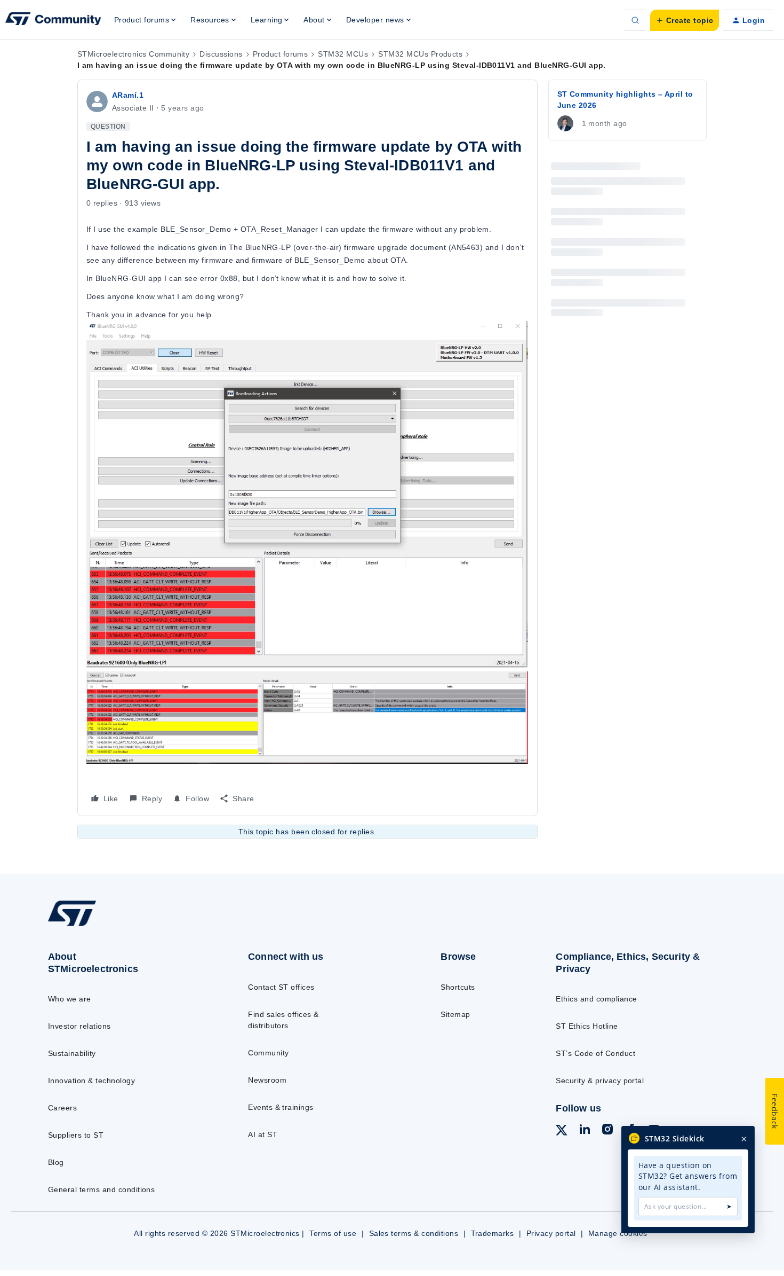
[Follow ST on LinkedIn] (584, 1131)
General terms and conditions (101, 1189)
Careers (62, 1107)
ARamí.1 (127, 95)
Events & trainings (281, 1107)
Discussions (220, 54)
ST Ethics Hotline (587, 1026)
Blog (56, 1162)
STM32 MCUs (343, 54)
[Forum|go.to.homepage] (53, 20)
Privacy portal (551, 1233)
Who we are (69, 999)
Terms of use (332, 1233)
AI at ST (262, 1134)
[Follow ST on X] (561, 1132)
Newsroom (267, 1080)
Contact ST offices (281, 987)
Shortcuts (458, 987)
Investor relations (79, 1026)
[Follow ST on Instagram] (607, 1131)
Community (268, 1052)
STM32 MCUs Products (420, 54)
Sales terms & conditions (414, 1233)
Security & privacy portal (600, 1080)
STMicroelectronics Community (133, 54)
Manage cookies (617, 1233)
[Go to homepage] (126, 926)
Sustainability (72, 1053)
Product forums (280, 54)
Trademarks (492, 1233)
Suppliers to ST (75, 1135)
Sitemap (455, 1014)
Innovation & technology (91, 1080)
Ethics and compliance (596, 999)
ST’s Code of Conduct (595, 1053)
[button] (684, 20)
